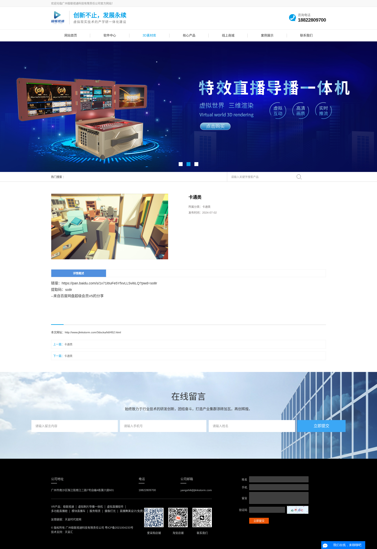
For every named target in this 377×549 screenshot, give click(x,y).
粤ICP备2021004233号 (119, 527)
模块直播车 (78, 510)
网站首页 (70, 35)
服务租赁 (95, 510)
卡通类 (68, 344)
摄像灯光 (110, 510)
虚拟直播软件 (115, 506)
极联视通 (68, 506)
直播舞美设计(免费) (132, 510)
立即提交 (321, 426)
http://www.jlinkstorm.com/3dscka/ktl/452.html (93, 332)
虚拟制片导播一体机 (90, 506)
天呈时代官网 (73, 519)
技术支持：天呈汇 (62, 531)
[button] (181, 164)
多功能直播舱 (59, 510)
